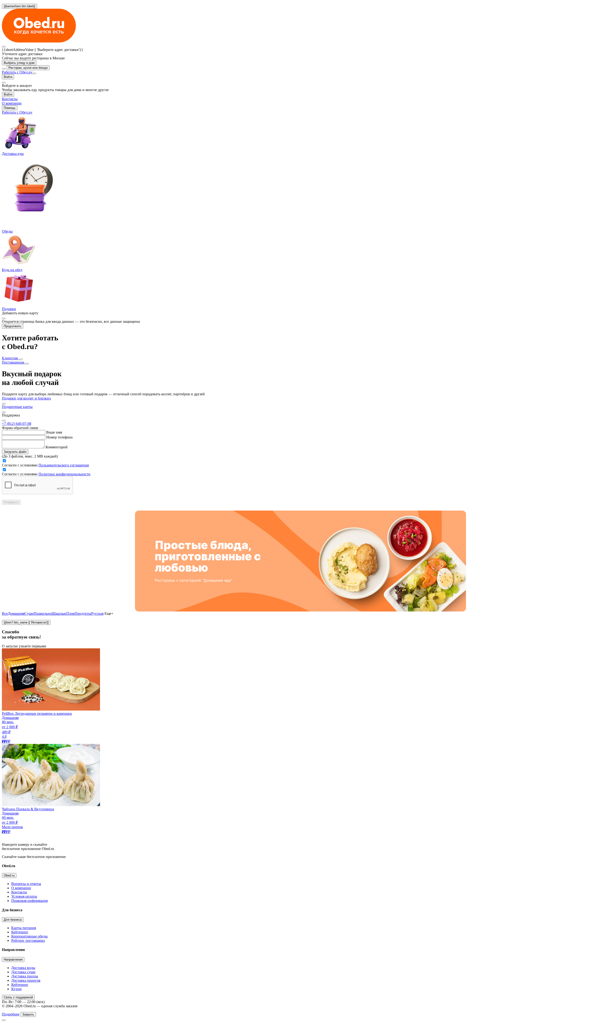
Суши (29, 613)
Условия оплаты (24, 896)
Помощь (9, 108)
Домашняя (16, 613)
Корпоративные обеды (29, 936)
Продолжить (12, 326)
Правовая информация (29, 901)
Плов (70, 613)
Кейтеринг (19, 932)
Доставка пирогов (25, 980)
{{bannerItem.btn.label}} (19, 6)
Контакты (19, 892)
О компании (21, 888)
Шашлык (59, 613)
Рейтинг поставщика (28, 940)
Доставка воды (23, 968)
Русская (97, 613)
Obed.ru (9, 875)
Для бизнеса (13, 919)
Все (5, 613)
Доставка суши (23, 972)
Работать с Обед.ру (17, 72)
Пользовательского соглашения (64, 465)
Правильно (43, 613)
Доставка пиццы (24, 976)
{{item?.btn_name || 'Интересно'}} (26, 622)
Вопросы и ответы (26, 884)
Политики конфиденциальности (64, 474)
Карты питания (23, 928)
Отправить (11, 502)
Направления (13, 959)
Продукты (83, 613)
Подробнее (10, 1014)
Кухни (16, 989)
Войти (8, 77)
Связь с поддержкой (18, 997)
